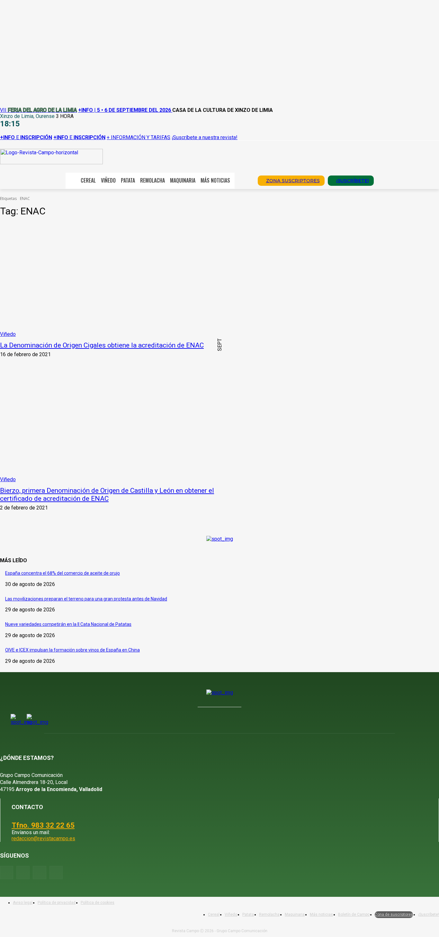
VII (38, 110)
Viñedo (8, 334)
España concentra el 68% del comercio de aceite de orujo (62, 573)
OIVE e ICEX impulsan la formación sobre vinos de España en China (72, 650)
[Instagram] (23, 872)
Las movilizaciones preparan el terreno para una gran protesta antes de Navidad (86, 598)
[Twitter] (56, 872)
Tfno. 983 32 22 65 (43, 825)
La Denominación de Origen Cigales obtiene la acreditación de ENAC (102, 345)
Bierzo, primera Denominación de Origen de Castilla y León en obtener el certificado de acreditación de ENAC (107, 494)
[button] (244, 180)
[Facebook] (6, 872)
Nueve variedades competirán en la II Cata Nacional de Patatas (68, 624)
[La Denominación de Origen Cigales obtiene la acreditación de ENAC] (113, 280)
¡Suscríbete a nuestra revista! (204, 137)
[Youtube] (39, 872)
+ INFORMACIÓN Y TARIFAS (138, 137)
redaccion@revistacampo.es (43, 838)
